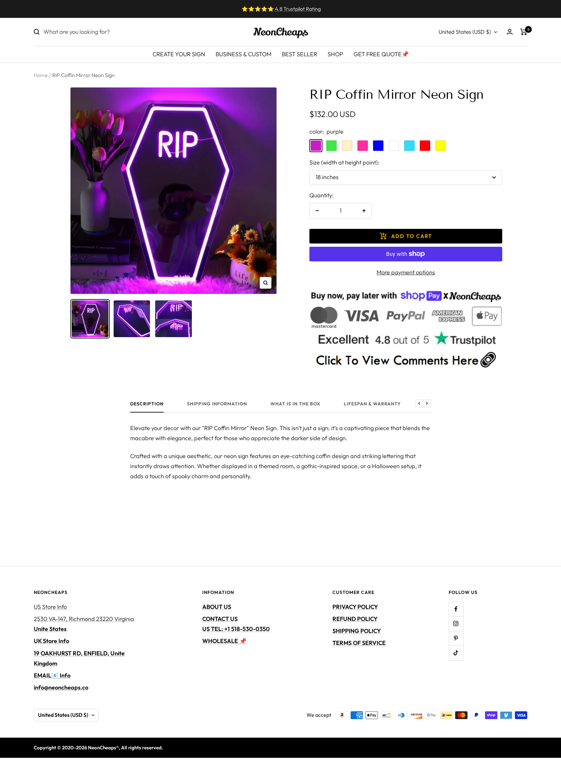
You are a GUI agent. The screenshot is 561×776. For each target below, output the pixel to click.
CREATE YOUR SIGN (179, 54)
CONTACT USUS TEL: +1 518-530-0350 (236, 624)
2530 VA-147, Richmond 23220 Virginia (84, 624)
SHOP (335, 54)
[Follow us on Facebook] (456, 609)
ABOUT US (216, 607)
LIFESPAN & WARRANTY (372, 404)
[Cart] (523, 32)
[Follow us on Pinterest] (456, 638)
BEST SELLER (299, 54)
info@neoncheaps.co (61, 687)
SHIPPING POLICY (356, 631)
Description (147, 404)
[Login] (510, 31)
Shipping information (217, 404)
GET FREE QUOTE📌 (381, 54)
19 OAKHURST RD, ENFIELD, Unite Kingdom (79, 658)
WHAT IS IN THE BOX (295, 404)
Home (41, 75)
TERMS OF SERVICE (359, 643)
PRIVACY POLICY (355, 607)
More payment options (406, 272)
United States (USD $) (465, 31)
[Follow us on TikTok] (456, 653)
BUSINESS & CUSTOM (243, 54)
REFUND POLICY (355, 619)
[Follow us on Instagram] (456, 623)
